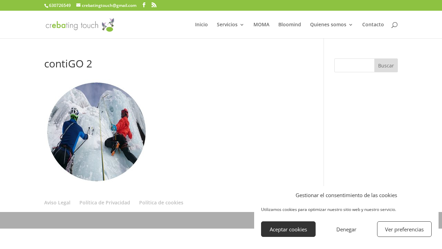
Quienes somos (328, 25)
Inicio (201, 25)
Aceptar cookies (288, 229)
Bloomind (289, 25)
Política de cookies (161, 202)
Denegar (346, 229)
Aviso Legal (57, 202)
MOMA (261, 25)
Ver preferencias (404, 229)
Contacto (373, 25)
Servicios (227, 25)
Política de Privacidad (104, 202)
